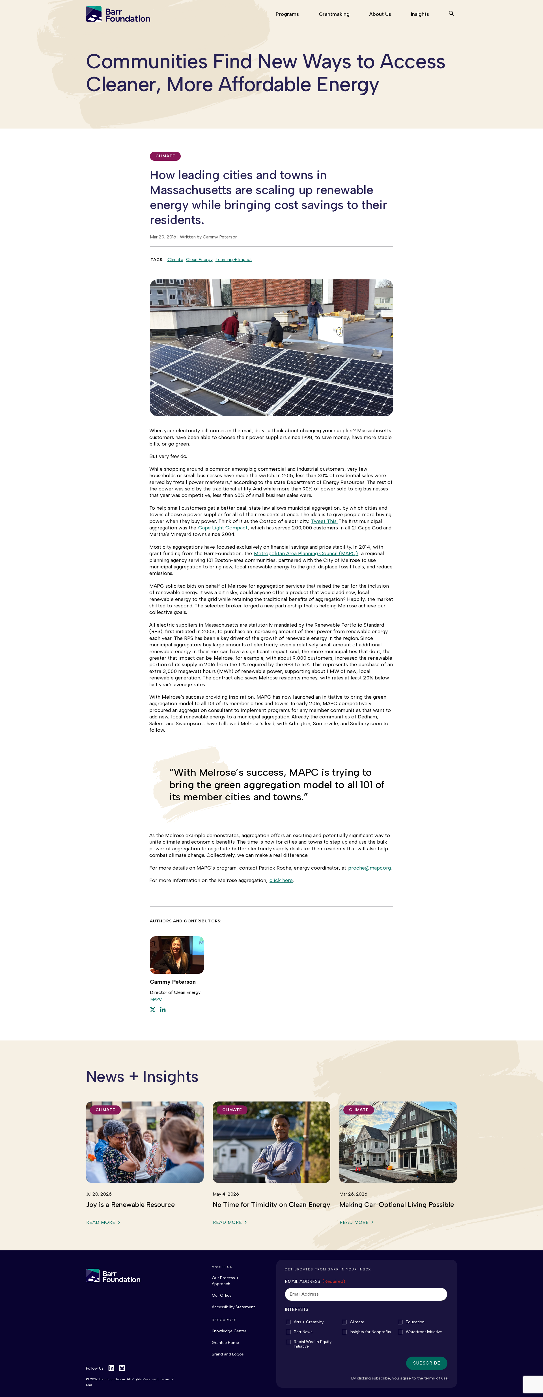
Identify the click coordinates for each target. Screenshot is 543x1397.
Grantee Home (225, 1342)
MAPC (156, 999)
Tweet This (324, 521)
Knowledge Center (229, 1331)
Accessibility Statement (233, 1307)
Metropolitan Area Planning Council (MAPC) (306, 553)
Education (415, 1322)
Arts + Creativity (309, 1322)
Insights (420, 14)
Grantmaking (334, 14)
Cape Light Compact (222, 528)
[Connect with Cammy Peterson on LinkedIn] (163, 1009)
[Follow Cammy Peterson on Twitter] (153, 1009)
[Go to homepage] (118, 14)
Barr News (303, 1332)
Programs (287, 14)
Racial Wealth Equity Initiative (312, 1344)
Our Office (222, 1295)
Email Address (315, 1281)
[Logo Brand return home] (113, 1275)
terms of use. (436, 1378)
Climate (175, 259)
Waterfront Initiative (424, 1332)
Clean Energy (199, 259)
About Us (380, 14)
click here (281, 880)
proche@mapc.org (369, 868)
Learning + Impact (234, 259)
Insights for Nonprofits (370, 1332)
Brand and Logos (228, 1354)
